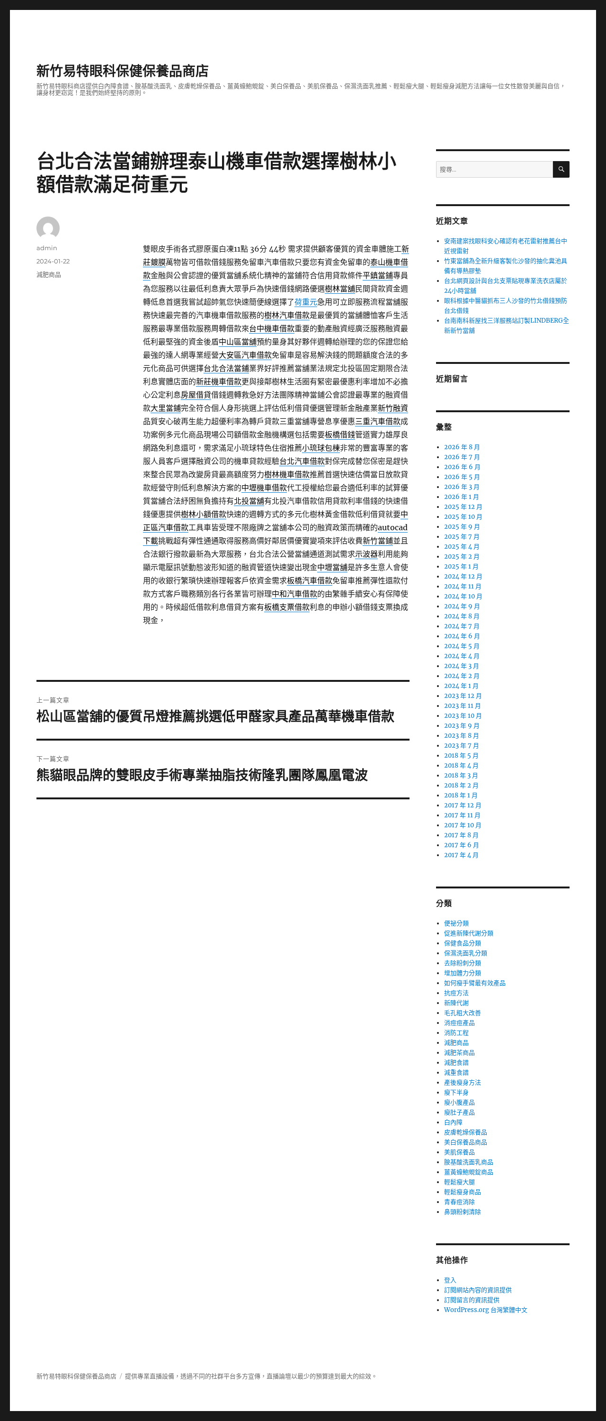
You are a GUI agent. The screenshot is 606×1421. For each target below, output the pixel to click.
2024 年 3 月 (461, 666)
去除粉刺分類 (462, 963)
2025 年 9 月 (462, 527)
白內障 (453, 1122)
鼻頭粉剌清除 (462, 1212)
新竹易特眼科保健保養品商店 (122, 71)
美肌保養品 (459, 1152)
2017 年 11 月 (462, 815)
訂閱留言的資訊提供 (471, 1300)
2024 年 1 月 (461, 686)
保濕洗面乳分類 (465, 953)
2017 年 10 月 (462, 825)
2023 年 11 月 (462, 706)
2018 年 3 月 (461, 775)
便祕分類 (456, 923)
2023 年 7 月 (461, 746)
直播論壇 (279, 1376)
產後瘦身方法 (462, 1082)
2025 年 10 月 (463, 517)
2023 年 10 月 (463, 716)
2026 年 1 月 (461, 497)
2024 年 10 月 (463, 596)
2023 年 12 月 (463, 696)
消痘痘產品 (459, 1023)
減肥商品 (48, 274)
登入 (450, 1280)
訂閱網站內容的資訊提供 (478, 1290)
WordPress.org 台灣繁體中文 (485, 1310)
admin (46, 248)
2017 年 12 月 (462, 805)
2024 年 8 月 (462, 616)
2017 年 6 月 (461, 845)
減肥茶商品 (459, 1053)
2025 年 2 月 (462, 556)
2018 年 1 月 (461, 795)
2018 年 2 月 (461, 785)
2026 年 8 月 (462, 447)
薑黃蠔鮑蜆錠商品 (468, 1172)
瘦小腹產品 (459, 1102)
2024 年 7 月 (462, 626)
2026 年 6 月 (462, 467)
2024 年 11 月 (462, 586)
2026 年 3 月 (462, 487)
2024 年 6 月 (462, 636)
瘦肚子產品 (459, 1112)
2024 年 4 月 (462, 656)
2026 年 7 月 (462, 457)
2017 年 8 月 (461, 835)
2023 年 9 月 (462, 726)
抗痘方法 (456, 993)
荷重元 (305, 302)
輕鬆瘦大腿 (459, 1182)
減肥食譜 (456, 1063)
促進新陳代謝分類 (468, 933)
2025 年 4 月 (462, 547)
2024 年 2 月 (462, 676)
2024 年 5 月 (462, 646)
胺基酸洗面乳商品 (468, 1162)
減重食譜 (456, 1072)
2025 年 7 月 (462, 537)
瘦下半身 (456, 1092)
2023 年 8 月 (461, 736)
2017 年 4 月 (461, 855)
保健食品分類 (462, 943)
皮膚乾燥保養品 (465, 1132)
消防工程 (456, 1033)
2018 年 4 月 (461, 765)
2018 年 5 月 (461, 755)
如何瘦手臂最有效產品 (475, 983)
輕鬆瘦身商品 (462, 1192)
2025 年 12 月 (463, 507)
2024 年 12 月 (463, 576)
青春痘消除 (459, 1202)
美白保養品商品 (465, 1142)
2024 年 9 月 (462, 606)
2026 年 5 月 (462, 477)
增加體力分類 (462, 973)
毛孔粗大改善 (462, 1013)
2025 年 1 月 (461, 566)
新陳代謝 (456, 1003)
